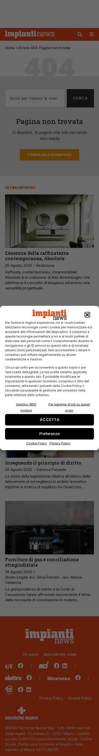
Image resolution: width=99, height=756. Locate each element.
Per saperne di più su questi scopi (69, 407)
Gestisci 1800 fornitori (26, 407)
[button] (87, 314)
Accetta (49, 419)
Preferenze (49, 433)
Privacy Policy (60, 443)
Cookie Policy (36, 443)
